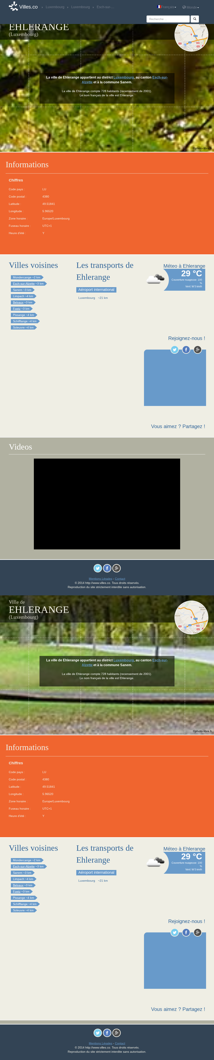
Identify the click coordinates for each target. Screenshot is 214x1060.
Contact (120, 578)
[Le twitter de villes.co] (174, 349)
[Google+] (197, 349)
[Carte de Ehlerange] (191, 35)
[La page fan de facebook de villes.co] (186, 349)
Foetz (16, 308)
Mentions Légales (100, 578)
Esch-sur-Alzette (24, 283)
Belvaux (18, 302)
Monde (191, 7)
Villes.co (28, 7)
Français (167, 7)
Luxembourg (123, 77)
